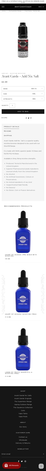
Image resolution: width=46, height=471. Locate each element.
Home (3, 11)
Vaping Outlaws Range (23, 404)
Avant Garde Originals (23, 398)
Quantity (5, 105)
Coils (23, 410)
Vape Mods (23, 416)
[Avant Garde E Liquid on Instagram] (25, 461)
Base (5, 89)
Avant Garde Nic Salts (23, 395)
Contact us (23, 437)
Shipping (8, 135)
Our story (23, 427)
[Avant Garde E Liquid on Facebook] (18, 461)
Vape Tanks (23, 413)
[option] (23, 40)
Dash (25, 467)
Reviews (7, 131)
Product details (11, 126)
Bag (41, 6)
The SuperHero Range (15, 11)
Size (5, 94)
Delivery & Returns (23, 443)
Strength (7, 99)
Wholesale (23, 440)
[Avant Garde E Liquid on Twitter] (22, 461)
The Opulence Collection (23, 407)
